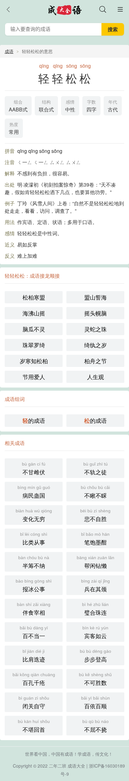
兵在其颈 (95, 585)
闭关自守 (33, 703)
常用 (14, 128)
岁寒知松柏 (34, 361)
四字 (91, 106)
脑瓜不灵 (34, 329)
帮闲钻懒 (95, 562)
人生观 (95, 377)
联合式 (46, 106)
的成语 (34, 420)
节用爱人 (34, 377)
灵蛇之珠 (95, 329)
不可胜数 (95, 679)
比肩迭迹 (34, 656)
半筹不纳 (33, 562)
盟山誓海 (95, 297)
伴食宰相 (33, 609)
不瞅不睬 (95, 492)
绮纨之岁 (95, 345)
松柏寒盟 (34, 297)
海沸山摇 (34, 313)
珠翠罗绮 (34, 345)
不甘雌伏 (33, 468)
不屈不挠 (95, 726)
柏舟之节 (95, 361)
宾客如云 (95, 632)
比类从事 (33, 539)
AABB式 (18, 106)
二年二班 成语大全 (67, 766)
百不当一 (34, 632)
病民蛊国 (34, 492)
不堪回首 (34, 726)
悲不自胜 (95, 515)
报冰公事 (34, 585)
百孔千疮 (34, 679)
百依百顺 (95, 703)
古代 (113, 106)
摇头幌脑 (95, 313)
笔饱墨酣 (95, 539)
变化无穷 (34, 515)
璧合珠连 (95, 609)
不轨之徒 (95, 468)
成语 (9, 51)
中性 (70, 106)
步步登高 (95, 656)
